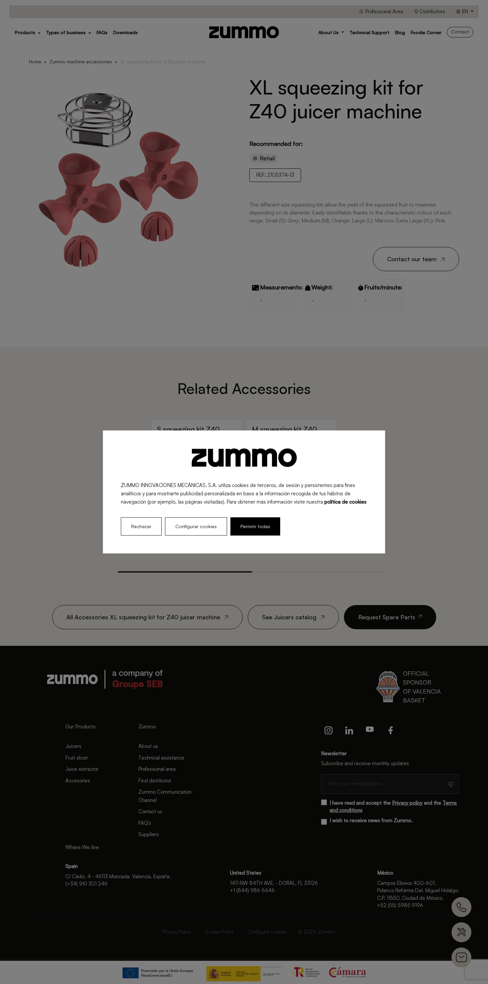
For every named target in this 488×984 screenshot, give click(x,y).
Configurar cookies (196, 526)
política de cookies (345, 502)
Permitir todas (255, 526)
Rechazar (141, 526)
